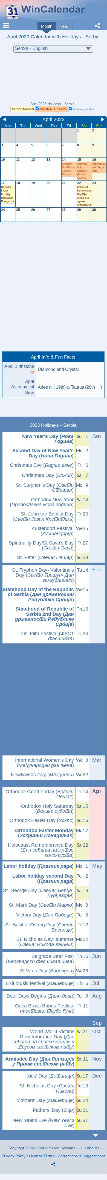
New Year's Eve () (43, 1123)
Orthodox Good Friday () (39, 794)
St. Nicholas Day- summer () (45, 942)
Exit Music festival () (40, 983)
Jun (96, 956)
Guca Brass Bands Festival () (44, 1008)
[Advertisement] (53, 80)
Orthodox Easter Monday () (44, 833)
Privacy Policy (13, 1156)
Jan (96, 436)
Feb (97, 569)
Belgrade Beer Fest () (40, 959)
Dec (97, 1076)
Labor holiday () (39, 866)
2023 (23, 36)
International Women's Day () (44, 763)
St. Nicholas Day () (46, 1088)
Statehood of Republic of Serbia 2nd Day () (44, 616)
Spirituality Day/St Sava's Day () (41, 545)
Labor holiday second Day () (43, 878)
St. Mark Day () (41, 905)
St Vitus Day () (47, 970)
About (92, 1148)
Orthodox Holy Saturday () (47, 809)
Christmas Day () (48, 475)
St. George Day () (38, 893)
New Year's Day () (48, 439)
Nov (97, 1059)
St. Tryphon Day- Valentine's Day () (43, 575)
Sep (97, 1023)
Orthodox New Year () (42, 502)
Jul (95, 983)
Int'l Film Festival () (47, 636)
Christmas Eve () (42, 465)
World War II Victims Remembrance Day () (43, 1039)
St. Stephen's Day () (45, 488)
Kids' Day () (50, 1075)
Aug (97, 996)
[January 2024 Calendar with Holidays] (98, 1135)
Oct (96, 1031)
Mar (96, 760)
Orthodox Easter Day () (99, 167)
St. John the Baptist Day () (43, 516)
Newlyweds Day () (42, 774)
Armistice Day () (39, 1061)
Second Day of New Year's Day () (43, 453)
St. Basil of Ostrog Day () (39, 927)
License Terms (41, 1156)
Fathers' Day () (53, 1110)
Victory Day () (45, 914)
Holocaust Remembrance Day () (41, 850)
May (97, 866)
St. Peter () (45, 557)
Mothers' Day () (45, 1100)
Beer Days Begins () (40, 995)
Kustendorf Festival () (52, 531)
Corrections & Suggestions (81, 1156)
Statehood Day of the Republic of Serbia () (38, 594)
